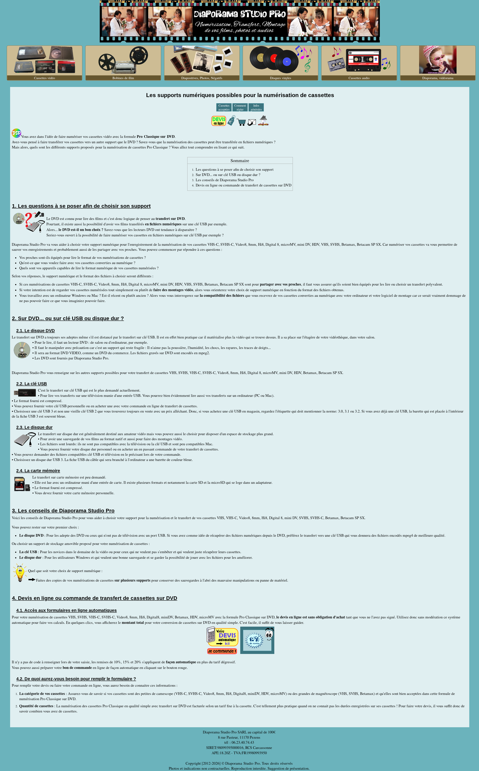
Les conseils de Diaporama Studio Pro (225, 179)
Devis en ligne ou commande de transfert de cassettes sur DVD (243, 185)
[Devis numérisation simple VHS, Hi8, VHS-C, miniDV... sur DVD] (222, 646)
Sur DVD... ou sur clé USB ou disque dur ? (228, 174)
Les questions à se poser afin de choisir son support (235, 169)
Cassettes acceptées (224, 107)
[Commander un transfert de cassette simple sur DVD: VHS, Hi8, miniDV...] (222, 653)
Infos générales (256, 107)
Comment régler (240, 107)
